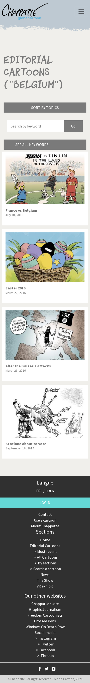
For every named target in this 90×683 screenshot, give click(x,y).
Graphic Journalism (45, 609)
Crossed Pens (45, 621)
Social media (45, 632)
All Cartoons (47, 557)
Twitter (47, 644)
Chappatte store (45, 603)
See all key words (31, 144)
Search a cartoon (47, 568)
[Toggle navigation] (81, 11)
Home (45, 539)
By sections (47, 563)
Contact (45, 514)
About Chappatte (45, 525)
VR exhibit (45, 586)
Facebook (47, 649)
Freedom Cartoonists (45, 615)
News (45, 574)
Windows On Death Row (45, 626)
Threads (47, 655)
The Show (45, 580)
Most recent (47, 551)
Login (45, 502)
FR (38, 490)
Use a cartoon (45, 520)
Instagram (47, 638)
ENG (50, 490)
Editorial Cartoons (45, 545)
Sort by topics (45, 107)
